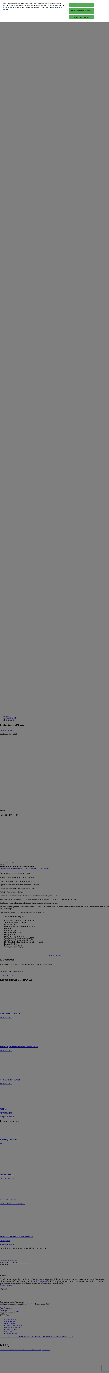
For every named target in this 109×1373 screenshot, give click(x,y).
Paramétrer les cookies (81, 5)
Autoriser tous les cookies (81, 17)
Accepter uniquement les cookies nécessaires (81, 11)
